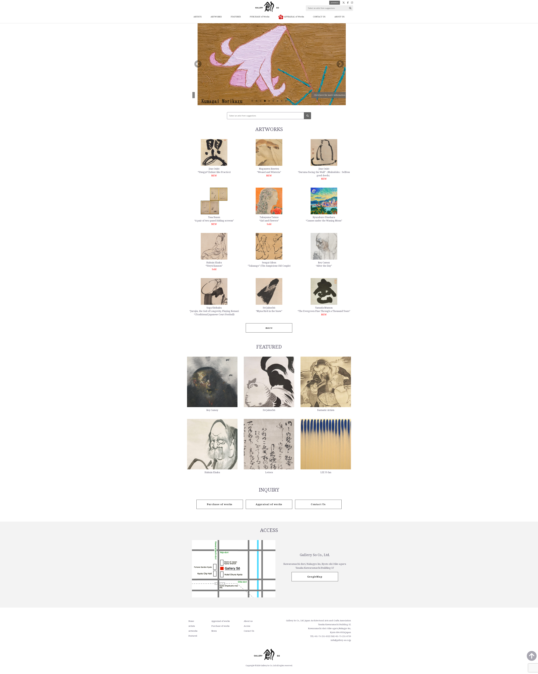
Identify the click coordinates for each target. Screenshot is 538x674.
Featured (192, 635)
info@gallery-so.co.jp (341, 640)
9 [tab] (285, 101)
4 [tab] (264, 101)
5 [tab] (269, 101)
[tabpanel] (269, 64)
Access (247, 626)
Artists (191, 626)
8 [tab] (281, 101)
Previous (198, 64)
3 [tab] (260, 101)
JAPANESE (334, 3)
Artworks (192, 631)
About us (248, 621)
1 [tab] (252, 101)
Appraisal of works (220, 621)
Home (191, 621)
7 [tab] (277, 101)
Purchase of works (220, 626)
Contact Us (249, 631)
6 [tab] (273, 101)
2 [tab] (256, 101)
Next (340, 64)
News (214, 631)
